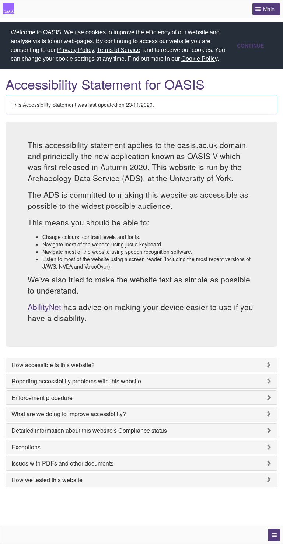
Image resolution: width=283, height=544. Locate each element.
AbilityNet (44, 306)
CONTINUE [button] (250, 46)
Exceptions (26, 447)
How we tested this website (47, 480)
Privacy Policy (75, 50)
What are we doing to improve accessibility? (68, 414)
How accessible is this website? (53, 365)
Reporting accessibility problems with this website (76, 381)
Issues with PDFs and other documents (62, 463)
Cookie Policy (199, 59)
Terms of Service (118, 50)
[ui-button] (274, 535)
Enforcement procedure (42, 397)
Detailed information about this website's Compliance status (89, 430)
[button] (221, 60)
